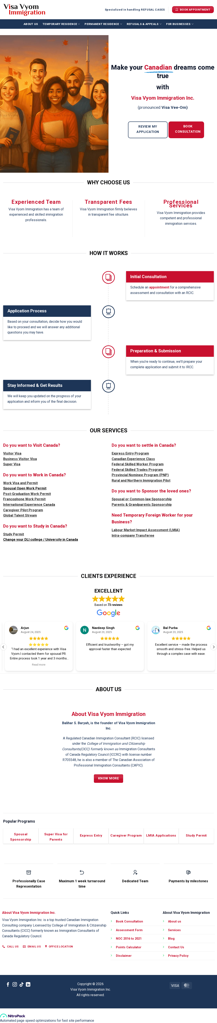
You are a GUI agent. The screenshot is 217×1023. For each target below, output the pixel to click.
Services (174, 930)
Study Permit (13, 534)
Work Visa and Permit (20, 483)
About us (31, 24)
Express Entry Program (130, 453)
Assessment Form (129, 930)
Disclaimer (124, 956)
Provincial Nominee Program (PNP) (140, 475)
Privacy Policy (178, 956)
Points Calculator (128, 947)
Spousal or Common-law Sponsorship (142, 499)
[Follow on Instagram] (15, 984)
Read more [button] (37, 664)
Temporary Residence (60, 24)
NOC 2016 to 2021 (129, 938)
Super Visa (11, 464)
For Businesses (178, 24)
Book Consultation (129, 921)
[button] (213, 647)
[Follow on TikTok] (21, 984)
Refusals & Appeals (143, 24)
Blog (171, 938)
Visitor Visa (12, 453)
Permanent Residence (102, 24)
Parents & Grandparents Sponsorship (142, 505)
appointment (159, 287)
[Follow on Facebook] (8, 984)
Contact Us (176, 947)
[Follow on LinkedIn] (28, 984)
